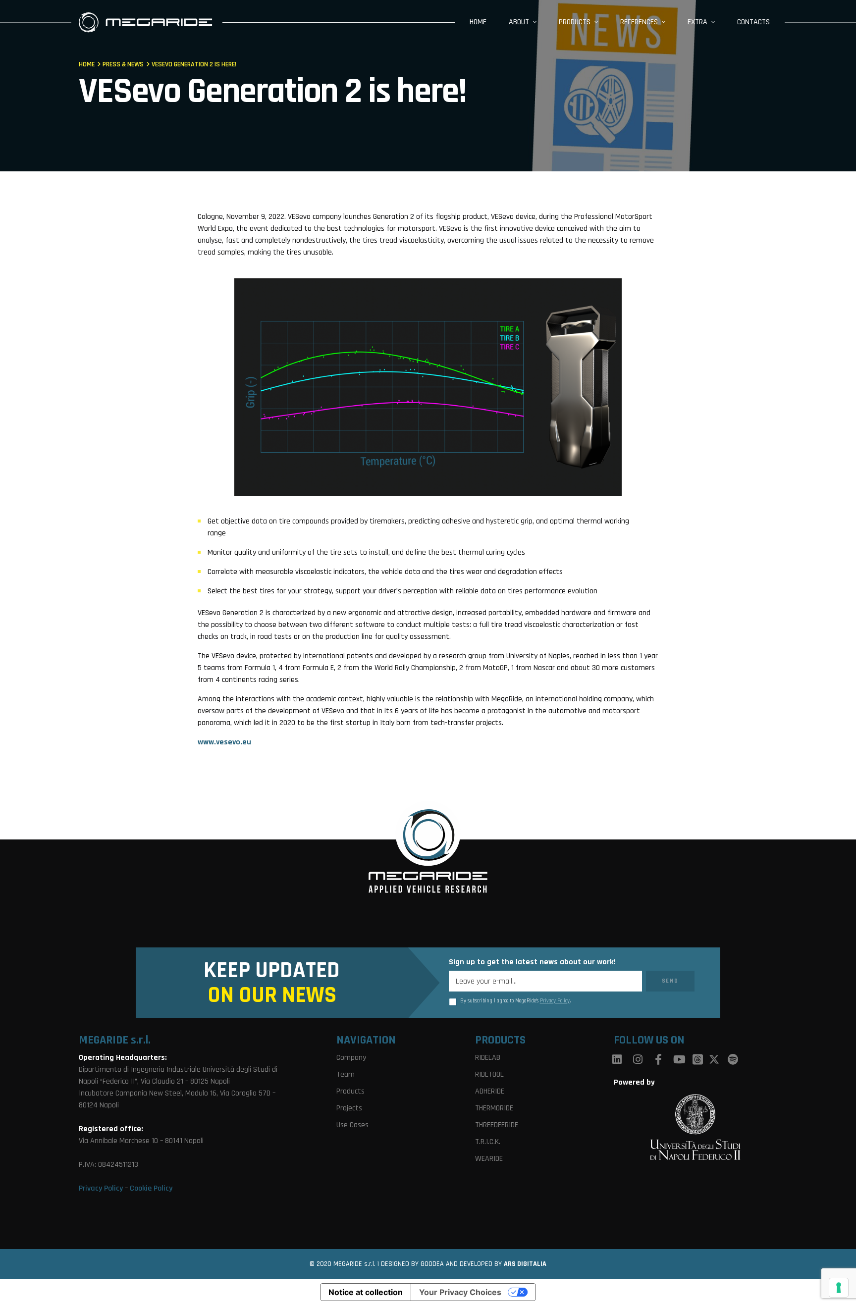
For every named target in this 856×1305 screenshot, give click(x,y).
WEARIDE (489, 1158)
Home (478, 22)
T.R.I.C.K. (487, 1142)
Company (351, 1057)
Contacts (753, 22)
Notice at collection (365, 1292)
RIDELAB (487, 1057)
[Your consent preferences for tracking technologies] (838, 1287)
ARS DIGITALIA (525, 1263)
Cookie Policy (151, 1188)
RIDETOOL (489, 1074)
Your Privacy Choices (460, 1292)
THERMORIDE (494, 1108)
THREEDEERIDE (496, 1125)
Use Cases (352, 1125)
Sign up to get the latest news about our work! (532, 962)
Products (574, 22)
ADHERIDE (489, 1091)
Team (345, 1074)
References (639, 22)
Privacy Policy (555, 1000)
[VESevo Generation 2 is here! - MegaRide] (146, 22)
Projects (349, 1108)
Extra (697, 22)
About (519, 22)
